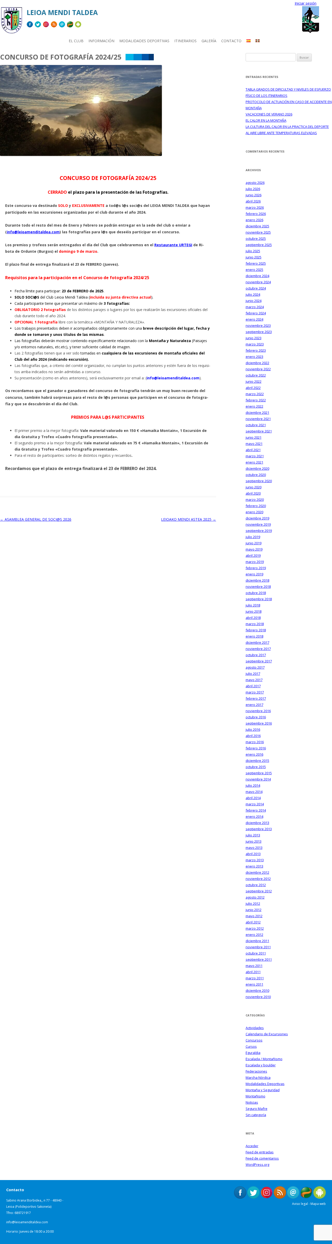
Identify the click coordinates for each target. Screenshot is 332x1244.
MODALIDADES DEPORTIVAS (144, 40)
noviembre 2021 (258, 418)
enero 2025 (254, 269)
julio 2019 (253, 536)
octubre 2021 (256, 425)
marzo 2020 (255, 499)
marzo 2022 (255, 394)
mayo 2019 (254, 549)
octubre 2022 (256, 375)
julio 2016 (253, 729)
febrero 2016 (256, 748)
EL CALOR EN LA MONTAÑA (266, 120)
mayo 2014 (254, 791)
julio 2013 (253, 835)
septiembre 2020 (259, 481)
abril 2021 (253, 449)
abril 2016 (253, 735)
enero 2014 (254, 816)
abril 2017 (253, 686)
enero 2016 (254, 754)
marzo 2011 (255, 978)
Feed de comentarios (262, 1158)
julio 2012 (253, 903)
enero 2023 (254, 356)
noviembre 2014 (258, 779)
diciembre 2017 (257, 642)
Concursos (254, 1040)
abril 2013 (253, 853)
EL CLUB (76, 40)
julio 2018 (253, 605)
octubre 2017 (256, 655)
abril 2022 (253, 387)
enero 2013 (254, 866)
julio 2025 (253, 251)
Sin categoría (256, 1114)
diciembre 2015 (257, 760)
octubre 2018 (256, 592)
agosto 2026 (255, 182)
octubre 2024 (256, 288)
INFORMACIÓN (101, 40)
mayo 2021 (254, 443)
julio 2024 (253, 294)
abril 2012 (253, 922)
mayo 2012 (254, 916)
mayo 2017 (254, 679)
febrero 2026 (256, 213)
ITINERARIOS (185, 40)
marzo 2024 (255, 307)
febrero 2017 (256, 698)
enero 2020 (254, 512)
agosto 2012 (255, 897)
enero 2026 (254, 220)
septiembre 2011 (259, 959)
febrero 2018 (256, 630)
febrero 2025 (256, 263)
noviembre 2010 (258, 996)
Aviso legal (300, 1204)
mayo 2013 (254, 847)
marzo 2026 (255, 207)
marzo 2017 (255, 692)
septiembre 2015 (259, 773)
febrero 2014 (256, 810)
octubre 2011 (256, 953)
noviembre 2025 (258, 232)
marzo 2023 (255, 344)
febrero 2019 (256, 568)
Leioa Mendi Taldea (62, 12)
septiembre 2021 (259, 431)
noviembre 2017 (258, 648)
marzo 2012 (255, 928)
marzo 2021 (255, 456)
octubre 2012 (256, 885)
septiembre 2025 (259, 244)
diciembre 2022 (257, 362)
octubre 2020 (256, 474)
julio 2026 (253, 188)
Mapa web (318, 1204)
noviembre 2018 (258, 586)
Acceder (252, 1146)
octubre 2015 (256, 766)
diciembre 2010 (257, 990)
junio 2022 (253, 381)
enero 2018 (254, 636)
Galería (209, 40)
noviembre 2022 (258, 369)
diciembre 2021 (257, 412)
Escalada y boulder (261, 1065)
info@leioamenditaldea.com (33, 231)
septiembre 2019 (259, 530)
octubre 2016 (256, 717)
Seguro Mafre (256, 1108)
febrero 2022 (256, 400)
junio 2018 (253, 611)
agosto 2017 (255, 667)
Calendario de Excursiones (267, 1034)
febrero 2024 (256, 313)
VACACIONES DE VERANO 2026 (269, 114)
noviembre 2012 (258, 878)
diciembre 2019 (257, 518)
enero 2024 (254, 319)
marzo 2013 (255, 860)
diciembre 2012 (257, 872)
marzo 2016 (255, 742)
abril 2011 (253, 972)
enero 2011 (254, 984)
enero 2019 (254, 574)
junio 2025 (253, 257)
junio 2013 (253, 841)
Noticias (252, 1102)
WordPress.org (257, 1164)
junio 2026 (253, 195)
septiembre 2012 (259, 891)
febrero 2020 (256, 505)
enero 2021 (254, 462)
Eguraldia (253, 1052)
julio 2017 (253, 673)
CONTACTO (231, 40)
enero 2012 (254, 934)
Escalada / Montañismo (264, 1059)
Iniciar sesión (305, 3)
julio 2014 (253, 785)
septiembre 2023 (259, 331)
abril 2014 (253, 797)
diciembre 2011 (257, 940)
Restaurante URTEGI (173, 244)
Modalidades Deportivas (265, 1083)
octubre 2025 (256, 238)
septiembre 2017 (259, 661)
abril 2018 (253, 617)
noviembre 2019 (258, 524)
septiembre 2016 (259, 723)
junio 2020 (253, 487)
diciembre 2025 (257, 226)
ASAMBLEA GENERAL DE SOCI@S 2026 (35, 519)
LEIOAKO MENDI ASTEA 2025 (188, 519)
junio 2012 (253, 909)
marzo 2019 (255, 561)
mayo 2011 (254, 965)
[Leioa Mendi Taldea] (11, 22)
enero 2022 (254, 406)
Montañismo (255, 1096)
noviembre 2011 (258, 947)
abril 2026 (253, 201)
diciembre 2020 (257, 468)
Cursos (251, 1046)
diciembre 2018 (257, 580)
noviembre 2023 (258, 325)
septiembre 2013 (259, 829)
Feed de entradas (260, 1152)
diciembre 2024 (257, 275)
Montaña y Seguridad (263, 1090)
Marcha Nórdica (258, 1077)
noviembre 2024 (258, 282)
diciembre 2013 (257, 822)
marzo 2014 (255, 804)
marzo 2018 (255, 623)
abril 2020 (253, 493)
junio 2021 (253, 437)
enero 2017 (254, 704)
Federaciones (256, 1071)
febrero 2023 (256, 350)
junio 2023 (253, 338)
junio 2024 (253, 300)
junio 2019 (253, 543)
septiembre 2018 (259, 599)
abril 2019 (253, 555)
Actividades (255, 1027)
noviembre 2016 (258, 710)
